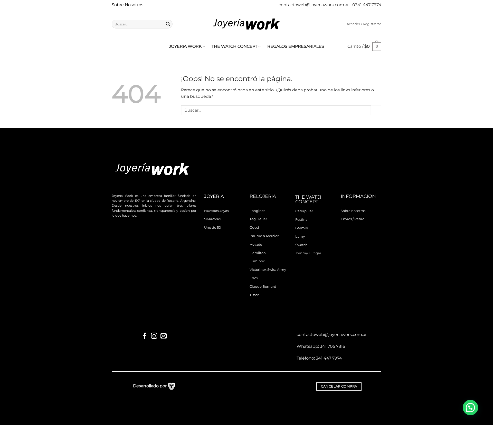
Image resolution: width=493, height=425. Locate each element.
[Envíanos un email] (163, 336)
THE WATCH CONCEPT (234, 46)
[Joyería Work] (246, 24)
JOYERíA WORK (185, 46)
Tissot (254, 295)
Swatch (301, 245)
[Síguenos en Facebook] (144, 336)
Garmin (301, 228)
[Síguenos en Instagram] (154, 336)
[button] (364, 24)
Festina (301, 219)
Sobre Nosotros (127, 4)
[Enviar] (168, 24)
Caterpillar (304, 211)
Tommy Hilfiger (308, 253)
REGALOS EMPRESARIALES (295, 46)
